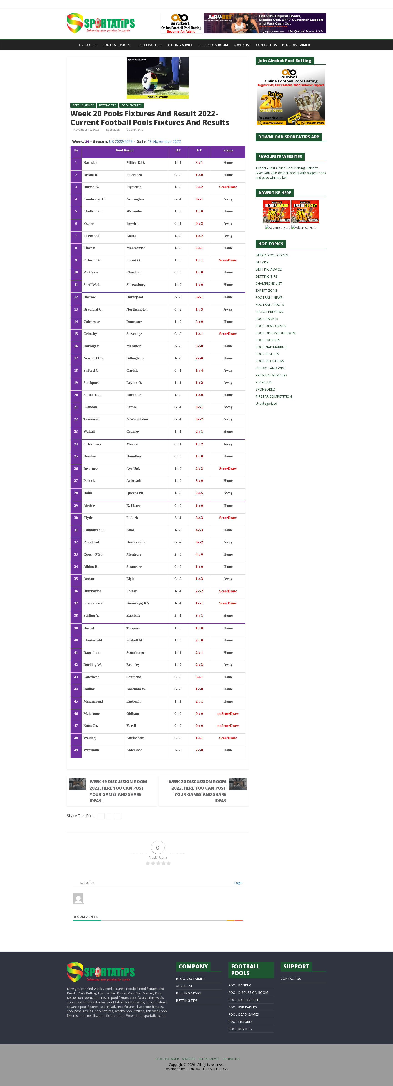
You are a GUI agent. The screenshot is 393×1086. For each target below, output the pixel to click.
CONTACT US (266, 45)
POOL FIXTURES (131, 105)
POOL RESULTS (267, 354)
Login (237, 882)
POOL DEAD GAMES (271, 326)
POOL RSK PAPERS (270, 361)
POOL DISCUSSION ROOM (275, 333)
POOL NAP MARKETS (272, 347)
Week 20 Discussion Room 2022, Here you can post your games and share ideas (197, 791)
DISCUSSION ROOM (213, 45)
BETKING (263, 262)
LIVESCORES (88, 45)
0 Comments (134, 130)
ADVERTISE (242, 45)
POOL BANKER (267, 319)
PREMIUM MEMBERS (271, 375)
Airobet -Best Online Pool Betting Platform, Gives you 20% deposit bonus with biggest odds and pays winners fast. (291, 173)
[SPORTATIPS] (101, 964)
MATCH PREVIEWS (269, 311)
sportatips (113, 130)
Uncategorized (266, 403)
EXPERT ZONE (266, 290)
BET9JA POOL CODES (272, 255)
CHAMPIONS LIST (269, 283)
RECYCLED (264, 382)
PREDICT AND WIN (270, 368)
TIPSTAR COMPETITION (274, 396)
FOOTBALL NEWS (269, 297)
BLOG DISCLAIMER (296, 45)
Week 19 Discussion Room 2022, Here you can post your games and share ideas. (118, 791)
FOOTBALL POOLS (116, 45)
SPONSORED (265, 389)
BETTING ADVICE (180, 45)
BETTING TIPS (150, 45)
